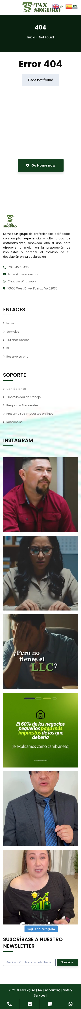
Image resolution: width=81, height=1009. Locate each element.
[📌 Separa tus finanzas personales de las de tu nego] (40, 808)
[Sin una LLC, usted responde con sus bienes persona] (40, 651)
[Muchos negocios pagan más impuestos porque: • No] (40, 730)
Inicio (31, 37)
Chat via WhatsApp (22, 281)
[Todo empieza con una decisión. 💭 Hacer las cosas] (40, 494)
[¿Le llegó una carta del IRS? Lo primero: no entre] (40, 573)
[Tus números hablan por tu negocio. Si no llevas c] (40, 887)
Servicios (12, 332)
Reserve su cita (17, 356)
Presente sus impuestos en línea (30, 414)
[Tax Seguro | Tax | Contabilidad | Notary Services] (40, 7)
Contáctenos (16, 389)
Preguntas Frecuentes (22, 405)
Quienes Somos (17, 340)
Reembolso (14, 422)
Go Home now (43, 165)
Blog (9, 348)
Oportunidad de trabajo (23, 397)
